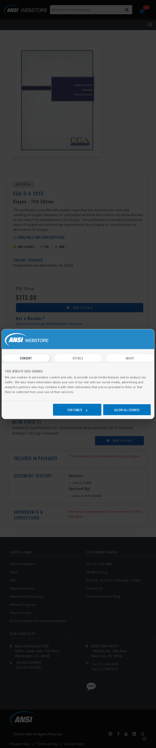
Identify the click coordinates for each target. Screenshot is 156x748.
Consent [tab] (26, 358)
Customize (74, 410)
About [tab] (130, 358)
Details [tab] (78, 358)
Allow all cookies (127, 410)
